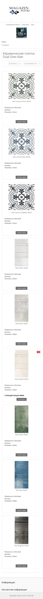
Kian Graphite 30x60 (21, 546)
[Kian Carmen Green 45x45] (21, 86)
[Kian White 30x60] (21, 252)
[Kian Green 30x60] (21, 419)
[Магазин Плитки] (21, 11)
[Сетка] (3, 63)
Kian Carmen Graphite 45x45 (21, 212)
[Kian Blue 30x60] (21, 474)
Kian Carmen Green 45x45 (21, 101)
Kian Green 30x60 (21, 435)
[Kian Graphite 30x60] (21, 530)
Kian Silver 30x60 (22, 323)
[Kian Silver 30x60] (21, 308)
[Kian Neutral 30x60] (21, 363)
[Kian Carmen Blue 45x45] (21, 141)
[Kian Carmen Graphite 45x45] (21, 197)
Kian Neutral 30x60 (21, 379)
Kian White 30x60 (21, 268)
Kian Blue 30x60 (21, 490)
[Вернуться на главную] (2, 24)
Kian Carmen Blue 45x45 (21, 157)
